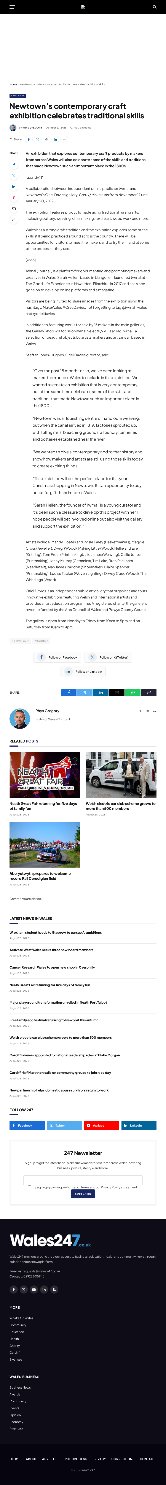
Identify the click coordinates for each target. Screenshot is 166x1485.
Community (18, 1325)
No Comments (82, 127)
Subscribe (83, 1193)
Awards (15, 1394)
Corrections (122, 1459)
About (31, 1459)
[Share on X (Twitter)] (38, 139)
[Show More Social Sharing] (64, 139)
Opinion (15, 1415)
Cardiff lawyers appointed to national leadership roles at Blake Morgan (65, 1055)
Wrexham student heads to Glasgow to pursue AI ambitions (56, 932)
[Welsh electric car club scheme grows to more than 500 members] (121, 775)
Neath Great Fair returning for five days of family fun (43, 806)
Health (14, 1339)
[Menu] (12, 7)
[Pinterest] (14, 197)
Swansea (16, 1359)
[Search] (154, 7)
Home (13, 84)
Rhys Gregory (32, 127)
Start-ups (16, 1429)
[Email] (14, 208)
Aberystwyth (20, 640)
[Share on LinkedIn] (55, 139)
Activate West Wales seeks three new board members (51, 950)
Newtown (41, 640)
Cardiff (15, 1352)
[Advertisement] (83, 48)
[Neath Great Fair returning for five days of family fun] (45, 775)
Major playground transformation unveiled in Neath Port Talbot (58, 1002)
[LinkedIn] (14, 186)
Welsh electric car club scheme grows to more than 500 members (120, 806)
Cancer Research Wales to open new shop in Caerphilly (52, 967)
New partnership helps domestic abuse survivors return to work (59, 1090)
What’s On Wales (21, 1318)
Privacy (99, 1459)
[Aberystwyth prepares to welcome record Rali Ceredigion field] (45, 845)
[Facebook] (14, 164)
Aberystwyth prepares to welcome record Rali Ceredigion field (40, 876)
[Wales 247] (83, 7)
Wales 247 (88, 1470)
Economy (16, 1422)
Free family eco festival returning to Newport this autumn (54, 1020)
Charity (15, 1345)
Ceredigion (17, 95)
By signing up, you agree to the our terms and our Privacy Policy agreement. (85, 1187)
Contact (147, 1459)
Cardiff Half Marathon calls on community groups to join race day (60, 1072)
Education (17, 1332)
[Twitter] (14, 175)
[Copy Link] (46, 139)
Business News (20, 1387)
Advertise (50, 1459)
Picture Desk (76, 1459)
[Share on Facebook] (29, 139)
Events (14, 1408)
